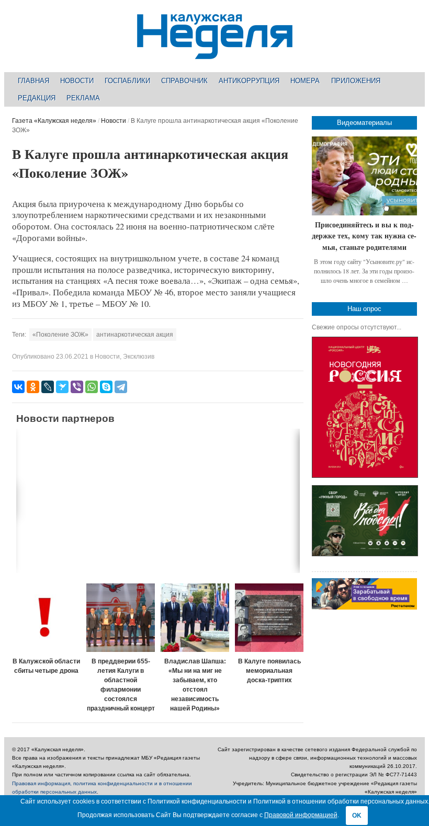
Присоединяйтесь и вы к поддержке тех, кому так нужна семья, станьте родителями (364, 236)
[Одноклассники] (33, 387)
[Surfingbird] (62, 387)
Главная (33, 81)
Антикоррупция (249, 81)
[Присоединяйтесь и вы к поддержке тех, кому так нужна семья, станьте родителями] (364, 175)
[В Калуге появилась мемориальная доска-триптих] (269, 617)
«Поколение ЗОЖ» (60, 334)
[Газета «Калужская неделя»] (215, 53)
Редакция (36, 98)
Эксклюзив (138, 356)
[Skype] (106, 387)
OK (357, 815)
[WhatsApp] (91, 387)
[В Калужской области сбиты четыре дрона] (46, 617)
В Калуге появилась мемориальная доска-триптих (269, 671)
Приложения (355, 81)
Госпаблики (127, 81)
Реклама (83, 98)
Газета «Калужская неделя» (54, 120)
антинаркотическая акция (134, 334)
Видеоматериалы (364, 123)
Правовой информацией (300, 815)
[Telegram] (121, 387)
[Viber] (77, 387)
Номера (305, 81)
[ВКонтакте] (18, 387)
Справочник (184, 81)
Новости (77, 81)
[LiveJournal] (47, 387)
